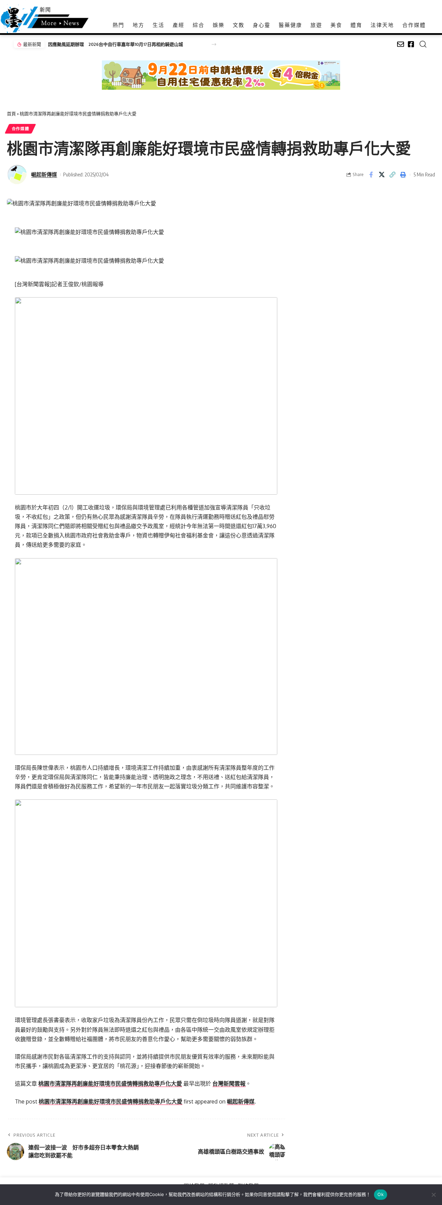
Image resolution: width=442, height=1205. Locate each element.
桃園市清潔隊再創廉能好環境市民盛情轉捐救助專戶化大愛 (110, 1083)
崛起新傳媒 (44, 174)
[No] (433, 1194)
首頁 (11, 113)
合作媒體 (20, 128)
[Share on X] (381, 174)
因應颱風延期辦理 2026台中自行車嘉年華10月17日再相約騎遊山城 (115, 44)
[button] (214, 44)
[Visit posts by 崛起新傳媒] (17, 174)
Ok (380, 1194)
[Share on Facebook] (371, 174)
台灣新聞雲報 (229, 1083)
